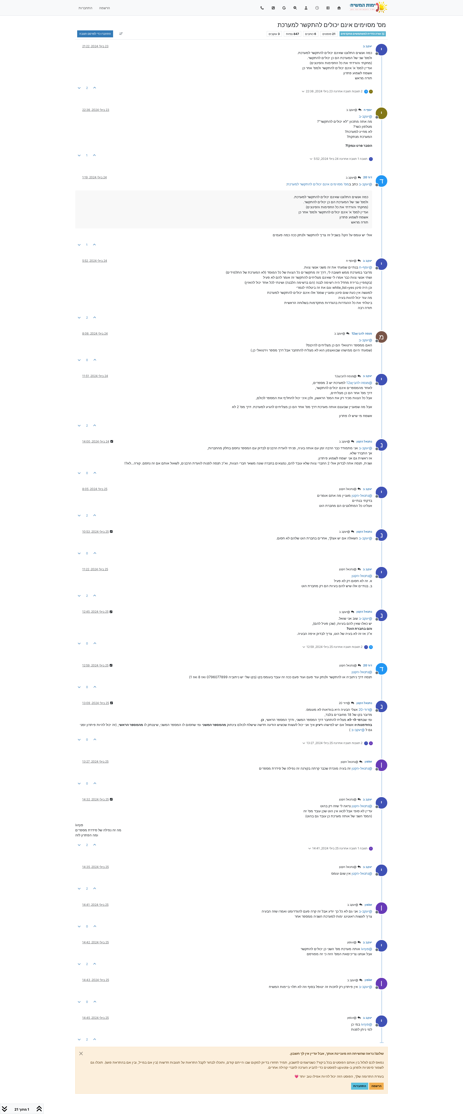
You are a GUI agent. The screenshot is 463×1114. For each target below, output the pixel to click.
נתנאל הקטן (364, 441)
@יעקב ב (352, 110)
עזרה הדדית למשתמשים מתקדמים (361, 33)
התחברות (359, 1086)
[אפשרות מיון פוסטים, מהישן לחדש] (121, 33)
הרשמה (376, 1086)
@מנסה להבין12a (346, 376)
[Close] (81, 1053)
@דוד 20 (345, 703)
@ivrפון (352, 942)
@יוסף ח (351, 260)
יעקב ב (367, 46)
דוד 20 (367, 177)
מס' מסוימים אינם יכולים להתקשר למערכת (318, 184)
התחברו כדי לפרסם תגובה (95, 33)
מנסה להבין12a (362, 333)
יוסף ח (368, 110)
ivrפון (368, 761)
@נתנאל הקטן (348, 489)
